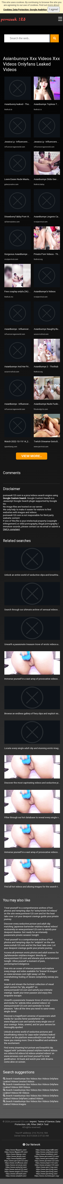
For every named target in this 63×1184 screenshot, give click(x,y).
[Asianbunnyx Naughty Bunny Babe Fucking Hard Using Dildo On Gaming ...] (47, 324)
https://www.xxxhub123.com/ (16, 1169)
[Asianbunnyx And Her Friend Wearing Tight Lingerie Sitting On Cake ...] (17, 361)
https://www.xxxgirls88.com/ (47, 1150)
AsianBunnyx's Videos (44, 291)
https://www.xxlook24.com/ (16, 1176)
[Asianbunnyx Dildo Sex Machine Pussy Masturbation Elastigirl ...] (47, 174)
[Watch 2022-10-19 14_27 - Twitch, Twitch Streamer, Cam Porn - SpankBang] (17, 436)
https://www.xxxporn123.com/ (16, 1171)
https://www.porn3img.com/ (47, 1171)
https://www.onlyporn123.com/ (47, 1165)
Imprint (33, 1121)
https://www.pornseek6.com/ (46, 1158)
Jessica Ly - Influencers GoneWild (21, 141)
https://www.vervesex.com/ (16, 1165)
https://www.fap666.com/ (16, 1158)
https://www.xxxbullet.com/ (16, 1167)
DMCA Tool (42, 1124)
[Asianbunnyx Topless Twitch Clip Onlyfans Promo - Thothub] (47, 99)
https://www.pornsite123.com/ (16, 1161)
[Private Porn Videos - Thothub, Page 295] (47, 249)
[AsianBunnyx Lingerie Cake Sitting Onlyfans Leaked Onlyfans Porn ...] (47, 211)
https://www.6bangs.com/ (16, 1154)
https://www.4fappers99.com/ (16, 1152)
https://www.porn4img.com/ (47, 1174)
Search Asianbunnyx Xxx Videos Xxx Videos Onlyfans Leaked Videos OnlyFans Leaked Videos (30, 1097)
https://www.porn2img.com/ (47, 1169)
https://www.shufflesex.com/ (16, 1163)
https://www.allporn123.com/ (46, 1163)
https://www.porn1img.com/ (47, 1167)
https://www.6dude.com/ (16, 1156)
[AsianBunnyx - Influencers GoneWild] (17, 324)
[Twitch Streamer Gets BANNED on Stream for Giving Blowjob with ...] (47, 436)
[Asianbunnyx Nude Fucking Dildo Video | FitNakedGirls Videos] (47, 399)
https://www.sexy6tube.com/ (47, 1152)
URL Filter (31, 1124)
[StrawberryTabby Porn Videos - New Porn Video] (17, 211)
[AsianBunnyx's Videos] (47, 286)
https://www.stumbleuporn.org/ (46, 1176)
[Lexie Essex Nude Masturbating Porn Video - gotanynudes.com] (17, 174)
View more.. (31, 456)
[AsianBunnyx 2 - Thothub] (47, 361)
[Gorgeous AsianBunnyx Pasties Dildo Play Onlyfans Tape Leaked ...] (17, 249)
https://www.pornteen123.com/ (47, 1161)
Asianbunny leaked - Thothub (18, 104)
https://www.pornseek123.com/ (46, 1156)
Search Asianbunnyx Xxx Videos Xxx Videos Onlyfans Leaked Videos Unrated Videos (30, 1080)
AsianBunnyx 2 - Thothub (46, 366)
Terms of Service (46, 1121)
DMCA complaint (11, 529)
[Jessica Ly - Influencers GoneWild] (17, 136)
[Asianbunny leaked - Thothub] (17, 99)
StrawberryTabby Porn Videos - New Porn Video (28, 216)
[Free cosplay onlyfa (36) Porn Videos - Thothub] (17, 286)
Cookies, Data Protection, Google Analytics (25, 9)
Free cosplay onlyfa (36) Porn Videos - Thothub (27, 291)
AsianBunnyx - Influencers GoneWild (22, 329)
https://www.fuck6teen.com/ (47, 1154)
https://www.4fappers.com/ (16, 1150)
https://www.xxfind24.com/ (16, 1174)
